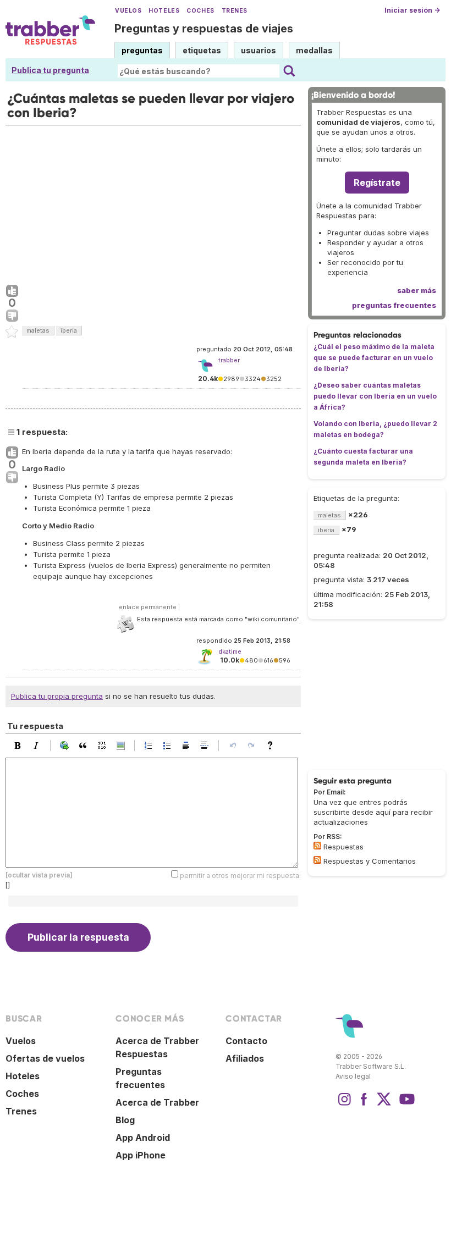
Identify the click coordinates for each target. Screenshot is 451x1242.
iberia (69, 330)
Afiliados (245, 1058)
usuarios (258, 50)
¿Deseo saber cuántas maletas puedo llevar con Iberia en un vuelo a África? (375, 396)
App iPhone (141, 1155)
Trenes (235, 10)
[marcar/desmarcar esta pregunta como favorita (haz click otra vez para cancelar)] (12, 332)
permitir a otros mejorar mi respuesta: (240, 875)
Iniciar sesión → (412, 10)
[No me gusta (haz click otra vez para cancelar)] (12, 316)
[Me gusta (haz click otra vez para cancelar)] (12, 291)
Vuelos (128, 10)
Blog (125, 1119)
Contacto (246, 1040)
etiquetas (202, 50)
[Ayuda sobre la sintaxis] (272, 745)
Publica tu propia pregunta (57, 696)
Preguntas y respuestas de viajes (203, 28)
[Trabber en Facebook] (364, 1104)
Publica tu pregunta (50, 70)
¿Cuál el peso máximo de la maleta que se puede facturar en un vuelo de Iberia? (374, 358)
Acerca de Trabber (157, 1102)
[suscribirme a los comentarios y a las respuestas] (317, 860)
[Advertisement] (153, 202)
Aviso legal (353, 1076)
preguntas (142, 50)
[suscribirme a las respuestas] (317, 845)
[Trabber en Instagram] (344, 1104)
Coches (200, 10)
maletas (38, 330)
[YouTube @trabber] (405, 1104)
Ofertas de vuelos (45, 1058)
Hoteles (163, 10)
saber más (416, 290)
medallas (314, 50)
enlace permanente (148, 607)
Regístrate (377, 182)
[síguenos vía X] (384, 1104)
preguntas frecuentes (394, 305)
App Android (143, 1137)
